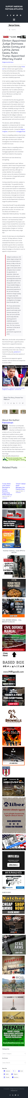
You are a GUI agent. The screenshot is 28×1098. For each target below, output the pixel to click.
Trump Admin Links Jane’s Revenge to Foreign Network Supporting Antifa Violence (7, 489)
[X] (8, 403)
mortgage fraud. (21, 131)
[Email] (19, 403)
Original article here (7, 62)
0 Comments (6, 497)
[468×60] (14, 36)
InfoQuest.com (14, 1090)
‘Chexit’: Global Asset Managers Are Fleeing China (20, 486)
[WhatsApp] (17, 403)
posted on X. (17, 352)
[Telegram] (22, 403)
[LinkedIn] (14, 403)
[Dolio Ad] (14, 410)
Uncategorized (10, 389)
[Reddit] (11, 403)
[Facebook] (5, 403)
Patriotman (6, 388)
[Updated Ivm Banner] (14, 457)
